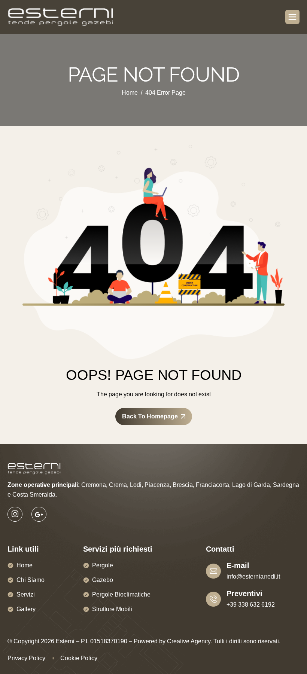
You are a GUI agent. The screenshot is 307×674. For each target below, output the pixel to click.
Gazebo (102, 580)
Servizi (25, 594)
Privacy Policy (26, 658)
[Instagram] (14, 514)
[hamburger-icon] (292, 17)
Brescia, (183, 485)
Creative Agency (188, 641)
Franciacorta (212, 485)
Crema (118, 485)
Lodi (136, 485)
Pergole (102, 565)
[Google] (38, 514)
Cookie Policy (78, 658)
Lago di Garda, (251, 485)
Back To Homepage (150, 416)
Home (24, 565)
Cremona (93, 485)
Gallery (26, 609)
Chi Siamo (30, 580)
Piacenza (157, 485)
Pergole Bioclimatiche (121, 594)
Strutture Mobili (112, 609)
